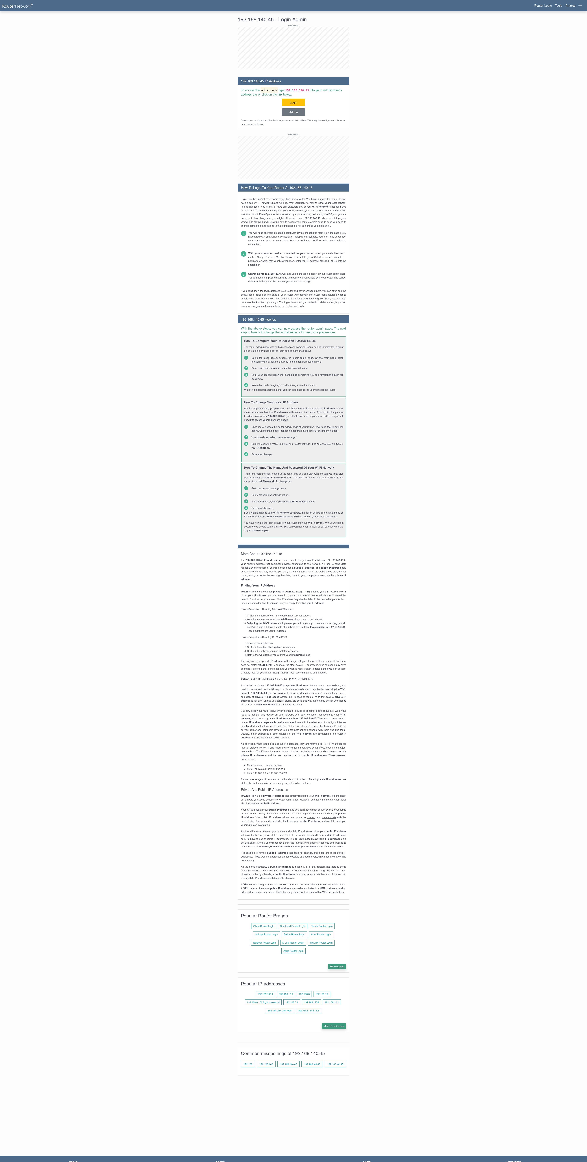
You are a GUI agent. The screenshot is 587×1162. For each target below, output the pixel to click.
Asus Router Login (293, 951)
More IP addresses (334, 1026)
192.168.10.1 (332, 1002)
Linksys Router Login (266, 934)
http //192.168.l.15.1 (308, 1010)
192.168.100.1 (265, 994)
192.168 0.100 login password (263, 1002)
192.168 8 (304, 994)
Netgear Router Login (265, 942)
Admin (293, 112)
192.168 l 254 (311, 1002)
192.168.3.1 (291, 1002)
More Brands (337, 966)
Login (293, 102)
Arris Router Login (321, 934)
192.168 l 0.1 (286, 994)
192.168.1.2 (322, 994)
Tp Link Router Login (321, 942)
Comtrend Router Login (292, 926)
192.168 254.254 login (280, 1010)
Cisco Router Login (263, 926)
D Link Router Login (293, 942)
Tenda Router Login (322, 926)
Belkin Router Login (294, 934)
